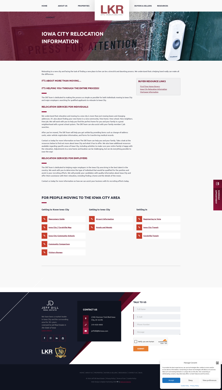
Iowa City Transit (150, 227)
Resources (162, 6)
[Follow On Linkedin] (57, 338)
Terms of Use (121, 378)
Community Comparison (59, 244)
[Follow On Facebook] (44, 338)
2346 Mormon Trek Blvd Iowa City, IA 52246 (103, 318)
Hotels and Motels (104, 227)
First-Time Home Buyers (150, 86)
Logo (112, 1)
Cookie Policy (185, 385)
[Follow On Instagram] (50, 338)
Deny (190, 380)
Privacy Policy (194, 385)
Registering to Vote (152, 219)
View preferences (209, 380)
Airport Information (105, 219)
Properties (83, 6)
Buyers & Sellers (143, 6)
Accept (171, 380)
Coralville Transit (151, 236)
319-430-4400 (97, 325)
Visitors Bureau (55, 252)
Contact (50, 17)
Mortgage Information (149, 92)
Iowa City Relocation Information (153, 89)
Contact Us (132, 372)
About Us (62, 6)
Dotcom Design (125, 382)
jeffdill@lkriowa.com (99, 331)
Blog (140, 372)
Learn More (47, 330)
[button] (217, 363)
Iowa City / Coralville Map (60, 227)
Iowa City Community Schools (62, 236)
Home (44, 6)
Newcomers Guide (57, 219)
